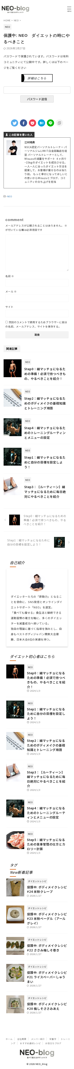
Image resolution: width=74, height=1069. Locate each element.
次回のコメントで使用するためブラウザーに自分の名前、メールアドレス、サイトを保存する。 (36, 324)
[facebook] (23, 123)
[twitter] (14, 123)
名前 (9, 276)
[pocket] (32, 123)
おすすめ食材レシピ (30, 1043)
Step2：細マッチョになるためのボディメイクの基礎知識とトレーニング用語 (45, 403)
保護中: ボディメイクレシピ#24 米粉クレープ (47, 889)
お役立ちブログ (53, 1043)
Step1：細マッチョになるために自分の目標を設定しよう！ (45, 462)
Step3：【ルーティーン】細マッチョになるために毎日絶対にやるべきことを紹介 (45, 492)
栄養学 (52, 1038)
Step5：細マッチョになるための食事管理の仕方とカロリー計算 (46, 844)
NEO (9, 196)
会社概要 (21, 1038)
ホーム (9, 1038)
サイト (9, 307)
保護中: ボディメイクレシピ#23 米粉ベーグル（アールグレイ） (47, 918)
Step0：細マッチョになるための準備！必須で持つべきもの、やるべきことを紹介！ (45, 374)
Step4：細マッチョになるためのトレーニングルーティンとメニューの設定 (45, 433)
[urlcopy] (59, 123)
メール (11, 291)
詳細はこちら (37, 78)
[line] (50, 123)
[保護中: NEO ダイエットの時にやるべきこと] (41, 123)
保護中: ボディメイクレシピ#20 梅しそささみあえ (47, 1006)
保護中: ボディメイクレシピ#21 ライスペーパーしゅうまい (47, 977)
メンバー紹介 (38, 1038)
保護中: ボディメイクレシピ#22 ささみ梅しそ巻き (47, 947)
